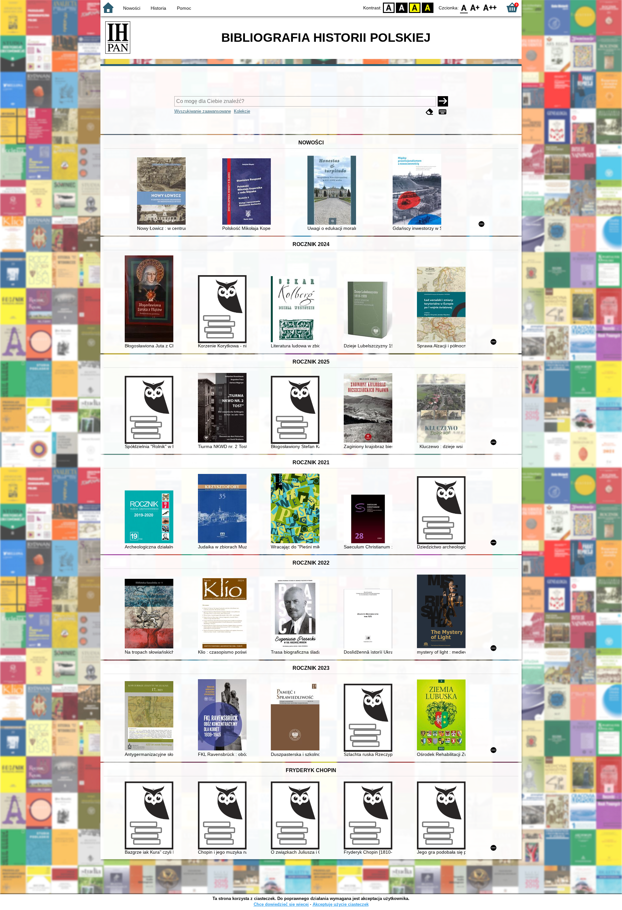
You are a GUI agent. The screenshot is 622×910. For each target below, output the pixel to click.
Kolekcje (242, 111)
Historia (158, 8)
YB (414, 7)
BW (401, 7)
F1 (475, 7)
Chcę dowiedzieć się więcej (281, 904)
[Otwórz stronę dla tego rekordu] (163, 191)
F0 (464, 7)
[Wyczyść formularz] (429, 112)
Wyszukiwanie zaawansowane (202, 111)
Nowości (131, 8)
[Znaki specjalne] (442, 112)
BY (427, 7)
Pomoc (184, 8)
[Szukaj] (443, 101)
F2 (490, 7)
